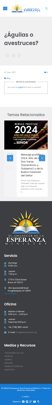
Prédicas (8, 356)
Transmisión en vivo (14, 352)
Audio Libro (9, 369)
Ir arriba (25, 396)
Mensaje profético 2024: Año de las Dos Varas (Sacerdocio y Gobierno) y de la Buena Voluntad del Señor (32, 165)
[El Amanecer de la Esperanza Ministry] (27, 8)
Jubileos (8, 359)
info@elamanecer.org (26, 332)
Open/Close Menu (5, 8)
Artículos (8, 362)
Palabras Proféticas (13, 366)
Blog (8, 78)
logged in (21, 87)
